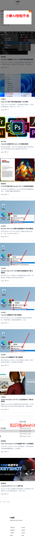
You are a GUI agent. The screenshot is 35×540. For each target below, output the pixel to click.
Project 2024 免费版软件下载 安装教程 (12, 357)
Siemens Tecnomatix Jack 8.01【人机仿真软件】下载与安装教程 (17, 400)
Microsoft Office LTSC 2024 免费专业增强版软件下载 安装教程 (17, 271)
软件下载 (3, 141)
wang (2, 109)
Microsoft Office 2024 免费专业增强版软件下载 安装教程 (17, 228)
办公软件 (3, 226)
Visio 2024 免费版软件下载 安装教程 (11, 315)
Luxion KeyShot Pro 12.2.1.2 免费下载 (12, 486)
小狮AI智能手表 (17, 16)
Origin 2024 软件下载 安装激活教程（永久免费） (15, 101)
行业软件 (3, 99)
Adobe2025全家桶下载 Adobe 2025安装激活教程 (14, 144)
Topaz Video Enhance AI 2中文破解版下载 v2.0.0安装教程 (17, 443)
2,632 (4, 501)
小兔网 (12, 518)
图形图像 (3, 183)
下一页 (8, 501)
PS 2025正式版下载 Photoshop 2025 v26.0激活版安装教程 (17, 186)
